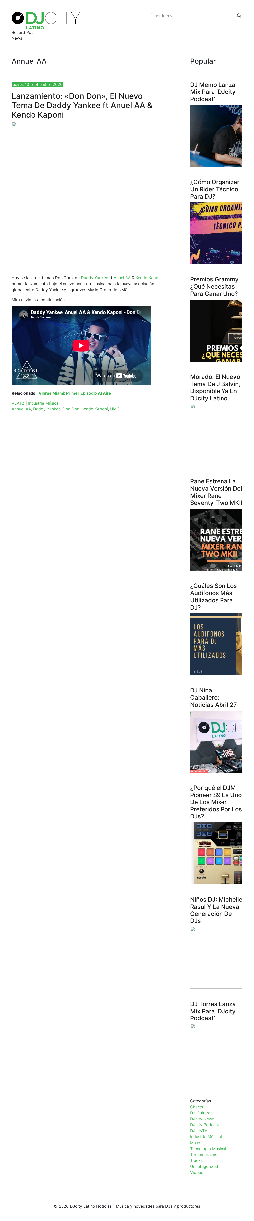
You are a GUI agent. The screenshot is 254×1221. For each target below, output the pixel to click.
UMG (115, 409)
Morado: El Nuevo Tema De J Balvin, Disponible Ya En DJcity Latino (215, 387)
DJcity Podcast (204, 1124)
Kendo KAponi (95, 409)
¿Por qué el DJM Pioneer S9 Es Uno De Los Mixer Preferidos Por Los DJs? (216, 802)
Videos (196, 1172)
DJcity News (202, 1118)
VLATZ (18, 403)
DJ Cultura (200, 1112)
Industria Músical (44, 403)
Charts (196, 1106)
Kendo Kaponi (148, 277)
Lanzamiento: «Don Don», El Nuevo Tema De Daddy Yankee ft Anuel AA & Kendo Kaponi (82, 105)
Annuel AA (21, 409)
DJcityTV (198, 1130)
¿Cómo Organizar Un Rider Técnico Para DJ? (214, 189)
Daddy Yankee (94, 277)
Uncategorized (204, 1166)
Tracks (196, 1160)
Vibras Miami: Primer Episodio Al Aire (75, 393)
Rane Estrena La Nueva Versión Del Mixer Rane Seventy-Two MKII (216, 492)
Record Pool (23, 32)
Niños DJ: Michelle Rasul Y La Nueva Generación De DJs (216, 910)
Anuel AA (122, 277)
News (17, 38)
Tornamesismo (204, 1154)
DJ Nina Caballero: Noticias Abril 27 (213, 697)
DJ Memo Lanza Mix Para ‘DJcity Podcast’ (213, 92)
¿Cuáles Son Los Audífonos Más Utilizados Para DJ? (213, 596)
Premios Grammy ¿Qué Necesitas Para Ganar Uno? (214, 286)
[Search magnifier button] (239, 15)
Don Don (71, 409)
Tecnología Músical (208, 1148)
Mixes (195, 1142)
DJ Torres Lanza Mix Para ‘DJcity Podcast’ (213, 1011)
